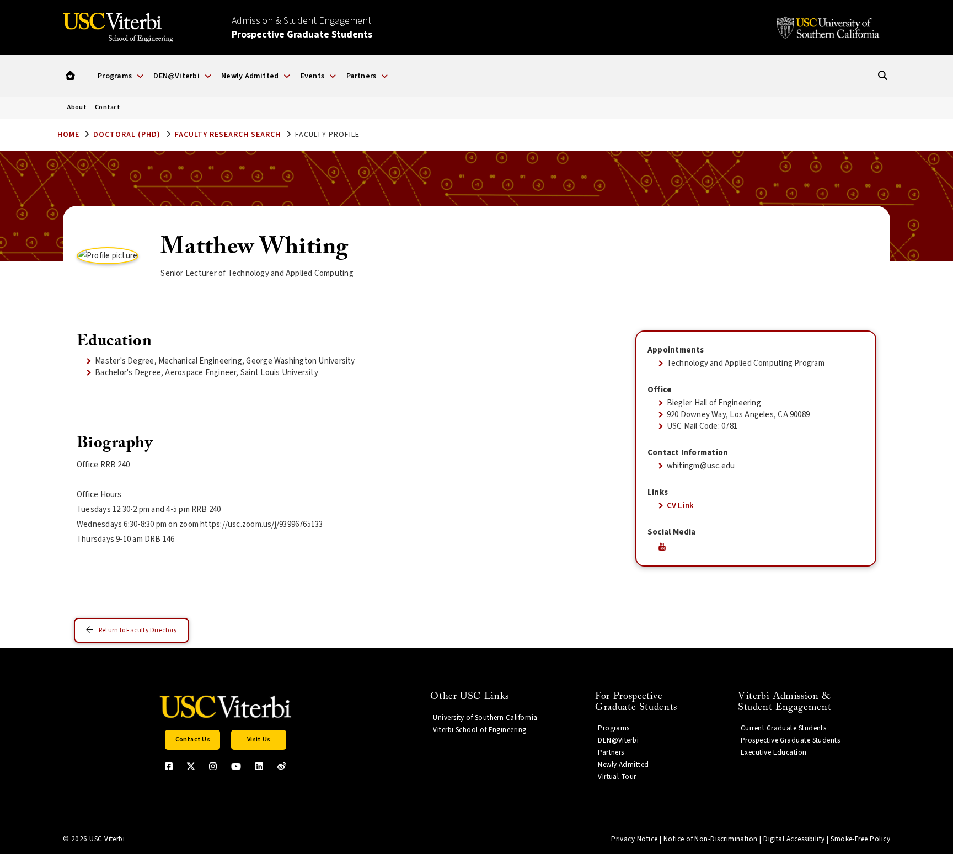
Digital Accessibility (794, 839)
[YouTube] (236, 766)
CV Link (680, 505)
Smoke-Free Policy (860, 839)
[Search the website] (882, 75)
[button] (70, 75)
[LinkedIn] (259, 766)
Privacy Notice (634, 839)
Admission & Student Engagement (302, 27)
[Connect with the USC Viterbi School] (282, 766)
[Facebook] (168, 766)
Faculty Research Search (228, 135)
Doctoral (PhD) (126, 135)
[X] (191, 766)
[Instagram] (213, 766)
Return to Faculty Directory (138, 630)
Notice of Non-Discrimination (710, 839)
